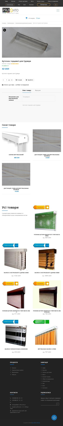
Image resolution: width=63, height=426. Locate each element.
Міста (32, 1)
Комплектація (10, 4)
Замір (6, 1)
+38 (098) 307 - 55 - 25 (17, 400)
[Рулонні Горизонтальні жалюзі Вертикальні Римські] (58, 11)
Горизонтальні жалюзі (17, 370)
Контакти (31, 4)
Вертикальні (15, 372)
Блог (24, 4)
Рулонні (14, 368)
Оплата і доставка (23, 1)
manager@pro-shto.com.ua (19, 404)
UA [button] (55, 4)
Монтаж (13, 1)
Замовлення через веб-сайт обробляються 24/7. (18, 411)
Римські (14, 374)
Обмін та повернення (53, 1)
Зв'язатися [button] (43, 4)
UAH (34, 18)
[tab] (26, 90)
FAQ (19, 4)
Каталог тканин (40, 1)
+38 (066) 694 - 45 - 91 (17, 398)
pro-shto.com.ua (36, 422)
